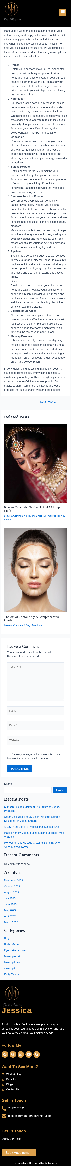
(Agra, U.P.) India (11, 1138)
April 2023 (10, 916)
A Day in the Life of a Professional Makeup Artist (32, 826)
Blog (27, 515)
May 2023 (10, 910)
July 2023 (10, 898)
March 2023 (11, 922)
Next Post (48, 402)
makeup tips (54, 515)
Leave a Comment (13, 515)
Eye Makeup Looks (15, 950)
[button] (62, 12)
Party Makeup (12, 974)
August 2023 (11, 892)
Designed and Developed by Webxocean (35, 1163)
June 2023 (10, 904)
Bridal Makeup (38, 515)
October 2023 (12, 886)
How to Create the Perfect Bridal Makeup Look (32, 509)
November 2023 (13, 880)
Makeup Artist (12, 956)
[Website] (35, 741)
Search (8, 783)
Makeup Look (12, 962)
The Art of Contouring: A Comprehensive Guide (32, 618)
